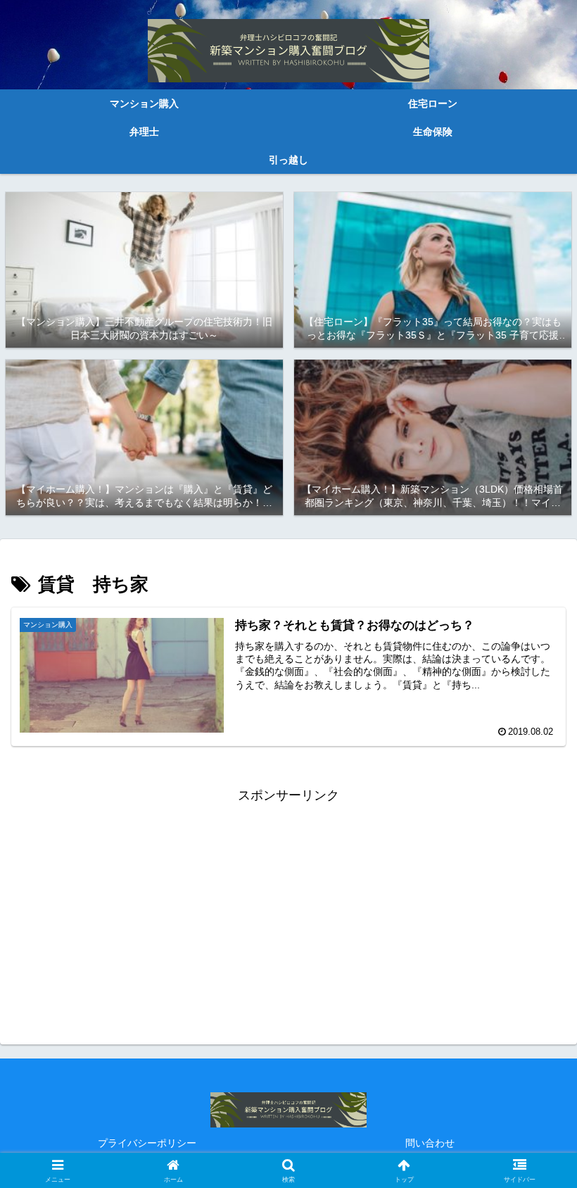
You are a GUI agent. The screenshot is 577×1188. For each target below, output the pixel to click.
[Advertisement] (288, 905)
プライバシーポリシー (147, 1143)
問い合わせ (430, 1143)
